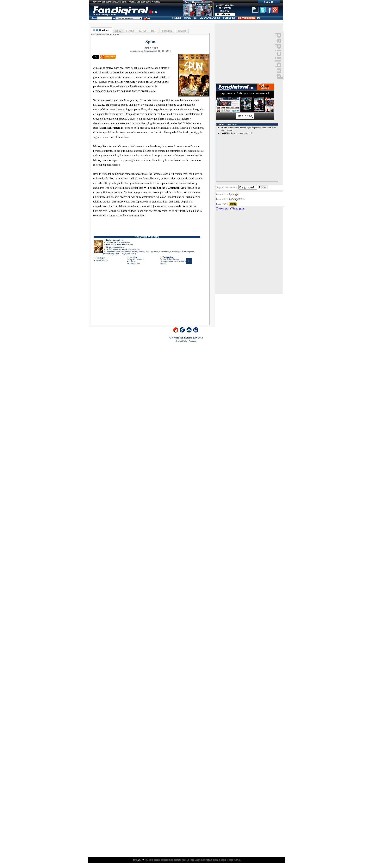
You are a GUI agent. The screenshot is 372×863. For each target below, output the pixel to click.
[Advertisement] (126, 296)
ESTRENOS (181, 31)
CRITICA (118, 31)
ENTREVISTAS (167, 31)
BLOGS (153, 31)
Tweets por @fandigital (230, 208)
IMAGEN (142, 31)
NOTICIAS (130, 31)
